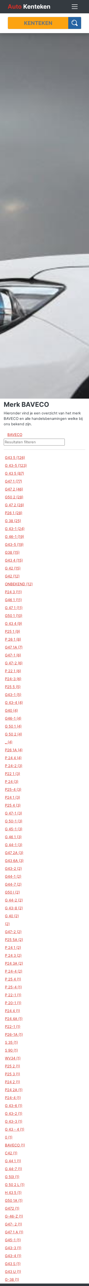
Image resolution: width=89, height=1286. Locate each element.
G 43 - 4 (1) (14, 1129)
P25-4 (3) (13, 789)
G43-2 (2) (13, 868)
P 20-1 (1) (13, 1003)
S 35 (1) (11, 1042)
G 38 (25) (13, 521)
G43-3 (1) (13, 1248)
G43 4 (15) (14, 560)
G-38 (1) (12, 1279)
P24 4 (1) (12, 1011)
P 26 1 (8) (13, 639)
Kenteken (29, 6)
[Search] (74, 23)
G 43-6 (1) (13, 1105)
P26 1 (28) (13, 513)
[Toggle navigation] (74, 6)
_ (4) (8, 742)
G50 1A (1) (13, 1200)
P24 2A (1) (13, 1090)
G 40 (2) (12, 916)
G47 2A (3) (14, 853)
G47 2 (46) (14, 489)
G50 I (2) (12, 892)
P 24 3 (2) (13, 955)
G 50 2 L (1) (14, 1185)
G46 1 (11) (13, 600)
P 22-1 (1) (13, 995)
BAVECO (14, 434)
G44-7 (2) (13, 884)
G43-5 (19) (14, 544)
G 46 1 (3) (13, 837)
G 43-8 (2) (14, 908)
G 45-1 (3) (13, 829)
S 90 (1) (11, 1050)
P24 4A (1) (13, 1019)
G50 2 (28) (14, 497)
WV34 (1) (13, 1058)
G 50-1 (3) (13, 821)
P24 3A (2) (14, 963)
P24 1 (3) (12, 797)
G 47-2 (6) (13, 663)
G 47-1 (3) (13, 813)
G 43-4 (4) (14, 702)
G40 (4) (11, 710)
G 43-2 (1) (13, 1113)
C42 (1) (11, 1153)
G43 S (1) (13, 1264)
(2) (7, 924)
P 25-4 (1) (13, 987)
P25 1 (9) (12, 631)
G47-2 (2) (13, 932)
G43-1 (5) (13, 695)
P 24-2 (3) (13, 766)
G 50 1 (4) (13, 726)
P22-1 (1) (12, 1026)
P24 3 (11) (13, 592)
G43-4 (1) (13, 1256)
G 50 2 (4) (13, 734)
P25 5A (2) (14, 940)
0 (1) (8, 1137)
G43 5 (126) (15, 457)
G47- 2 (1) (13, 1224)
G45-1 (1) (13, 1240)
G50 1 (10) (13, 615)
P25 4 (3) (13, 805)
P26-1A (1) (14, 1034)
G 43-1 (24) (14, 529)
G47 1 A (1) (14, 1232)
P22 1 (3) (12, 774)
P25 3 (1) (12, 1074)
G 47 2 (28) (14, 505)
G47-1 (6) (13, 655)
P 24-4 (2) (13, 971)
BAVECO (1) (15, 1145)
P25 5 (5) (13, 687)
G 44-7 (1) (13, 1169)
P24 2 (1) (12, 1082)
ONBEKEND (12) (19, 584)
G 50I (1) (12, 1177)
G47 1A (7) (13, 647)
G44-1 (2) (13, 876)
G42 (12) (12, 576)
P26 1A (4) (13, 750)
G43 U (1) (13, 1271)
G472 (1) (12, 1208)
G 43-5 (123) (16, 465)
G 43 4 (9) (13, 623)
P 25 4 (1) (13, 979)
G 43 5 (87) (14, 473)
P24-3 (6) (13, 679)
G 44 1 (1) (13, 1161)
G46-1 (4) (13, 718)
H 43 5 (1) (13, 1192)
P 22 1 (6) (13, 671)
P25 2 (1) (12, 1066)
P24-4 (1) (13, 1098)
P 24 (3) (11, 781)
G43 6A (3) (14, 860)
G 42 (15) (13, 568)
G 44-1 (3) (13, 845)
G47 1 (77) (13, 481)
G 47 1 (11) (13, 608)
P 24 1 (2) (13, 947)
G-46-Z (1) (14, 1216)
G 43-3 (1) (13, 1121)
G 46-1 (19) (14, 536)
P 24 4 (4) (13, 758)
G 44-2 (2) (14, 900)
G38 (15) (12, 552)
